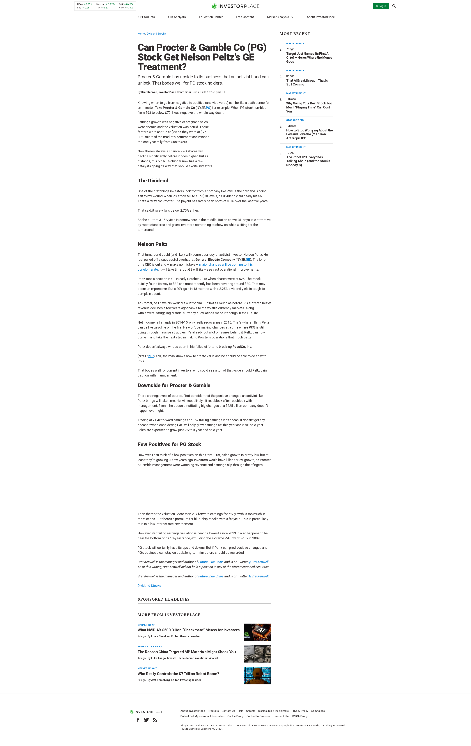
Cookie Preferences (258, 716)
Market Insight (147, 625)
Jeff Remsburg (160, 680)
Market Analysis (278, 17)
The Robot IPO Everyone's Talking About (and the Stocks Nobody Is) (308, 161)
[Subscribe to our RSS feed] (155, 720)
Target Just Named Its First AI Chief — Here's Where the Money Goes (309, 57)
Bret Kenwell (149, 92)
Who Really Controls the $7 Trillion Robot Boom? (178, 674)
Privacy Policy (300, 711)
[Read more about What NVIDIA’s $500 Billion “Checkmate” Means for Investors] (257, 632)
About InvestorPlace (321, 17)
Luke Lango (158, 658)
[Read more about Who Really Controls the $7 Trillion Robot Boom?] (257, 675)
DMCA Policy (300, 716)
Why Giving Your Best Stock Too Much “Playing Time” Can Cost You (309, 107)
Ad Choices (318, 711)
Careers (250, 711)
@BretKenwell (258, 562)
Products (213, 711)
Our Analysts (177, 17)
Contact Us (228, 711)
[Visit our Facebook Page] (138, 720)
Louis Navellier (160, 636)
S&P (121, 4)
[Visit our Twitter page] (146, 720)
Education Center (211, 17)
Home (141, 33)
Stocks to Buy (295, 120)
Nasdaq (100, 4)
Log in (382, 6)
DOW (80, 4)
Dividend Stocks (156, 33)
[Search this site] (394, 5)
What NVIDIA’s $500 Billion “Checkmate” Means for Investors (189, 630)
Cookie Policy (235, 716)
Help (240, 711)
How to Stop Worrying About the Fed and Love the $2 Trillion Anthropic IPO (309, 134)
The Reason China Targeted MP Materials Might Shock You (187, 652)
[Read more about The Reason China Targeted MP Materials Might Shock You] (257, 654)
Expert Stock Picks (150, 646)
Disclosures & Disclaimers (273, 711)
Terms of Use (281, 716)
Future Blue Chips (211, 562)
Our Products (146, 17)
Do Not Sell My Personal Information (202, 716)
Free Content (245, 17)
